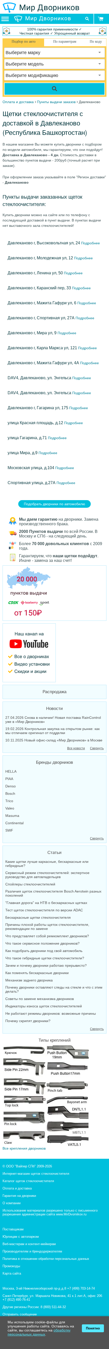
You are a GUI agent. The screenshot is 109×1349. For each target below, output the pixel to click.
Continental (14, 823)
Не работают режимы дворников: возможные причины (50, 1013)
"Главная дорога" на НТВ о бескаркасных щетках (46, 903)
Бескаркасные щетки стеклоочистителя (38, 917)
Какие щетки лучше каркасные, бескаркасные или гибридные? (46, 864)
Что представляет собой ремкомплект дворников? (47, 936)
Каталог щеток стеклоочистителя (28, 1181)
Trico (9, 801)
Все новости (76, 748)
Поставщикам (13, 1229)
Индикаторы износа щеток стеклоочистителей (43, 1006)
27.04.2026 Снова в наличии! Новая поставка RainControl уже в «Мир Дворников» (53, 720)
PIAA (9, 779)
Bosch (10, 793)
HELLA (10, 771)
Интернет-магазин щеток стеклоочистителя (36, 1174)
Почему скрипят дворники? (27, 1021)
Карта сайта (12, 1273)
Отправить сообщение (20, 1314)
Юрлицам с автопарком (21, 1237)
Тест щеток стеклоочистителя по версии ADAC (44, 910)
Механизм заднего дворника (29, 980)
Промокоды (11, 1266)
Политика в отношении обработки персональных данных (46, 1259)
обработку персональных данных (39, 1332)
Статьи (54, 852)
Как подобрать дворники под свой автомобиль (43, 951)
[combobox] (54, 52)
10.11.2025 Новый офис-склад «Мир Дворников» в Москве (53, 740)
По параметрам (64, 41)
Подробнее (90, 243)
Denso (10, 786)
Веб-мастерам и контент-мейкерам (29, 1244)
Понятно (93, 1328)
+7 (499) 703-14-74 (81, 1288)
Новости (54, 708)
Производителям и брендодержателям (32, 1251)
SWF (9, 830)
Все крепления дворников (24, 1148)
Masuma (12, 816)
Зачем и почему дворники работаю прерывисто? (46, 965)
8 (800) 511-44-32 (53, 1307)
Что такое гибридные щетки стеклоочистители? (44, 958)
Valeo (9, 808)
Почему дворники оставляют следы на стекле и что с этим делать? (53, 989)
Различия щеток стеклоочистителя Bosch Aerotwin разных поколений (53, 893)
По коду (96, 41)
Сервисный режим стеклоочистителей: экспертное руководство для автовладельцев (47, 875)
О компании (12, 1203)
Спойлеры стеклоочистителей (30, 884)
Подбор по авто (23, 41)
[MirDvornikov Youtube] (54, 652)
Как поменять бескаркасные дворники (37, 973)
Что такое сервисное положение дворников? (42, 943)
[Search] (54, 89)
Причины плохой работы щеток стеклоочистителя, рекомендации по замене (47, 927)
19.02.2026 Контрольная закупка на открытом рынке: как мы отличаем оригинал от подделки (52, 731)
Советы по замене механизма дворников (39, 999)
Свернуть (97, 748)
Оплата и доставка (17, 1188)
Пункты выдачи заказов (56, 102)
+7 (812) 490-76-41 (16, 1300)
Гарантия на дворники (19, 1196)
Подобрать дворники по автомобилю (54, 504)
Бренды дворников (54, 762)
